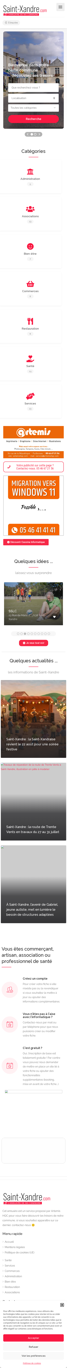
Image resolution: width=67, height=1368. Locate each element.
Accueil (9, 1241)
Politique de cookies (32, 1363)
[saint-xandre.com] (25, 10)
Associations (12, 1292)
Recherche (33, 119)
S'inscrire (12, 22)
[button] (62, 1305)
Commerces (12, 1271)
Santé (8, 1260)
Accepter (33, 1338)
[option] (33, 606)
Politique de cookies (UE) (19, 1252)
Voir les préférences (34, 1355)
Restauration (12, 1287)
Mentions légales (15, 1247)
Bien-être (10, 1281)
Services (10, 1265)
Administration (13, 1276)
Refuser (33, 1346)
